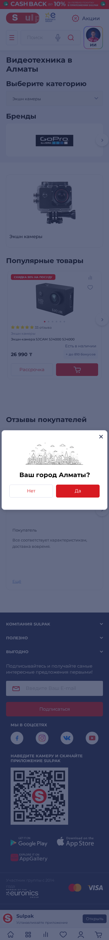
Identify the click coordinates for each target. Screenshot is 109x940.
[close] (101, 436)
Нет (31, 491)
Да (78, 491)
